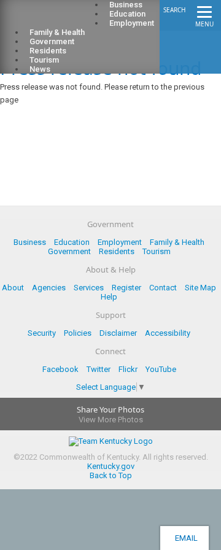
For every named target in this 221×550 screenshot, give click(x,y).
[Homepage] (58, 19)
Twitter (98, 369)
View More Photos (111, 419)
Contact (163, 287)
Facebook (60, 369)
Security (42, 333)
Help (109, 296)
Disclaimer (118, 333)
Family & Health (177, 242)
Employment (131, 23)
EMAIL (184, 538)
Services (89, 287)
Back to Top (111, 475)
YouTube (160, 369)
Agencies (49, 287)
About (13, 287)
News (39, 69)
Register (126, 287)
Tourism (156, 251)
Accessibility (167, 333)
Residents (116, 251)
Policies (77, 333)
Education (72, 242)
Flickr (128, 369)
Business (30, 242)
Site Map (200, 287)
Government (69, 251)
